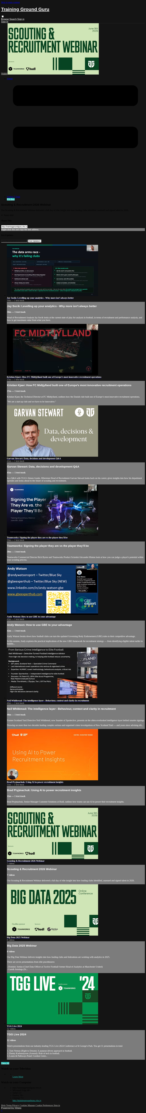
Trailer (4, 74)
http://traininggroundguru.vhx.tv (27, 1100)
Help (3, 1105)
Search (13, 19)
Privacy (16, 1105)
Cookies (24, 1105)
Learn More (18, 1077)
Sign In (4, 22)
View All (5, 1063)
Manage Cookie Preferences (41, 1105)
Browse (5, 19)
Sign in (20, 19)
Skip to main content (10, 2)
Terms (9, 1105)
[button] (3, 16)
